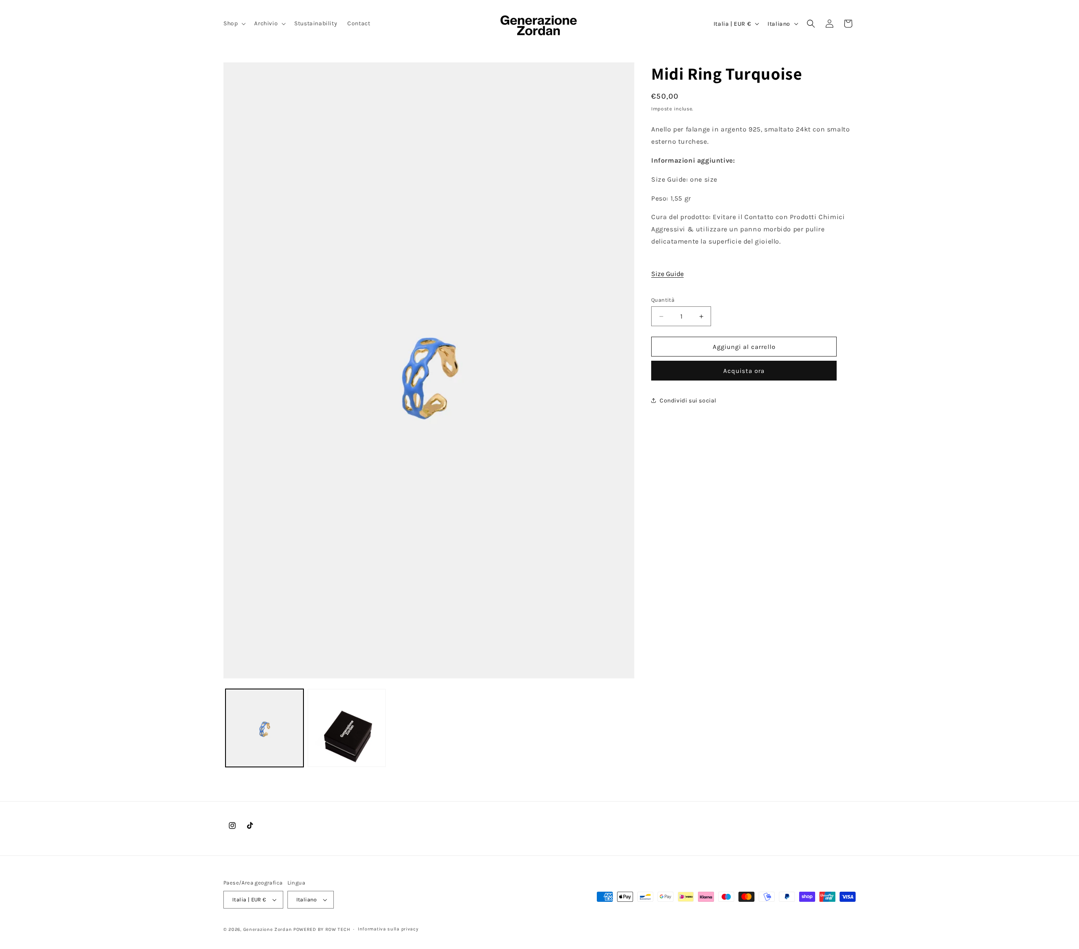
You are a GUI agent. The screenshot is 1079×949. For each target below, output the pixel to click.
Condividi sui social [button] (688, 400)
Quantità (662, 300)
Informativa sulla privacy (388, 929)
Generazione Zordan (267, 929)
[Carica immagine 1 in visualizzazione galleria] (264, 728)
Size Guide (667, 274)
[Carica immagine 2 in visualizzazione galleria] (347, 728)
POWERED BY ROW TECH (321, 929)
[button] (233, 23)
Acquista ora (744, 371)
